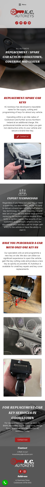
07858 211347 (22, 456)
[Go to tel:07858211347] (16, 22)
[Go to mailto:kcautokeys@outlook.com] (20, 22)
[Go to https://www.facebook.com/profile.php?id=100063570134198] (25, 22)
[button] (22, 136)
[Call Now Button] (5, 482)
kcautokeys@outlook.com (22, 459)
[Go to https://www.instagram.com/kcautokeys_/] (29, 22)
